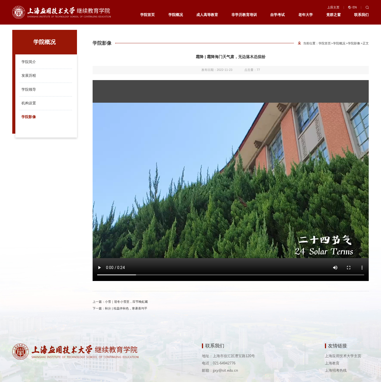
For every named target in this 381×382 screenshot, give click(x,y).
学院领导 (28, 89)
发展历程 (28, 75)
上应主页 (333, 7)
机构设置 (28, 103)
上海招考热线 (336, 370)
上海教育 (332, 363)
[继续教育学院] (61, 11)
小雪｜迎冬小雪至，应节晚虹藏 (126, 301)
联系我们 (361, 15)
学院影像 (28, 117)
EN (355, 7)
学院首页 (147, 15)
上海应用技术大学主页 (343, 356)
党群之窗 (333, 15)
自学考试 (277, 15)
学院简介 (28, 62)
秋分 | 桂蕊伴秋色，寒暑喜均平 (126, 308)
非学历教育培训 (244, 15)
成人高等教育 (207, 15)
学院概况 (175, 15)
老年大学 (305, 15)
